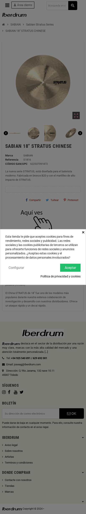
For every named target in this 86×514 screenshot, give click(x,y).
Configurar (16, 267)
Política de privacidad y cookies (60, 276)
